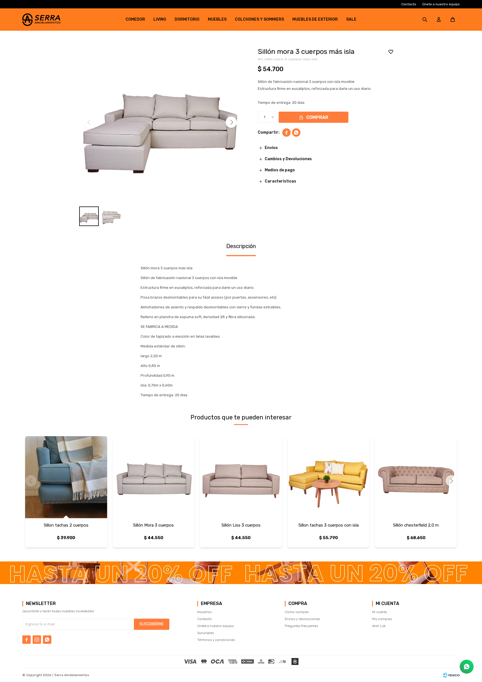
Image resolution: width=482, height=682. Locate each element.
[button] (425, 19)
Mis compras (382, 619)
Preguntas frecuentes (301, 626)
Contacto (408, 4)
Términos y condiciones (216, 640)
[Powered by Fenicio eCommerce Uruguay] (451, 675)
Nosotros (204, 612)
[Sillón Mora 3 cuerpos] (154, 477)
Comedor (135, 19)
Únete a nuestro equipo (441, 4)
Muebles (217, 19)
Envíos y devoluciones (302, 619)
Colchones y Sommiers (259, 19)
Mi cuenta (379, 612)
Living (159, 19)
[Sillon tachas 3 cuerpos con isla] (329, 477)
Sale (351, 19)
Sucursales (205, 633)
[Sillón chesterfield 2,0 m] (416, 477)
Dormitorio (187, 19)
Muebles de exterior (315, 19)
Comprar (317, 117)
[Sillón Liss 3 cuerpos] (241, 477)
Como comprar (297, 612)
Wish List (378, 626)
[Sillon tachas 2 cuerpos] (66, 477)
